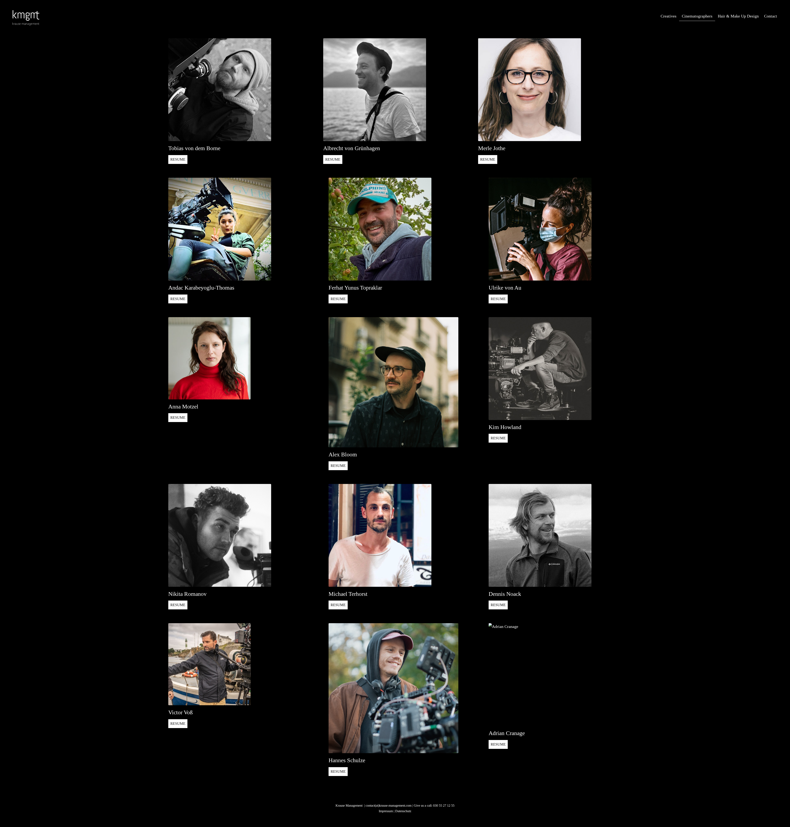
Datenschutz (403, 811)
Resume (177, 159)
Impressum (386, 811)
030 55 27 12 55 (443, 805)
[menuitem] (668, 16)
